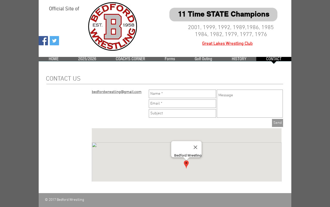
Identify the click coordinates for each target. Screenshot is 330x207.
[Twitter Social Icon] (54, 40)
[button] (87, 60)
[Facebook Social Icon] (43, 40)
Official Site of (64, 9)
